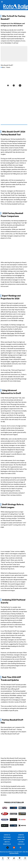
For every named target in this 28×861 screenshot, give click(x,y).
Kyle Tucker (10, 333)
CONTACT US (7, 834)
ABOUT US (7, 841)
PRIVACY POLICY (7, 844)
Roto (3, 67)
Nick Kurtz (18, 331)
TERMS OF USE (21, 844)
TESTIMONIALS (7, 837)
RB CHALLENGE (21, 839)
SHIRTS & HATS (7, 839)
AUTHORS (21, 841)
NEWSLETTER (21, 837)
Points (8, 67)
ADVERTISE (21, 834)
